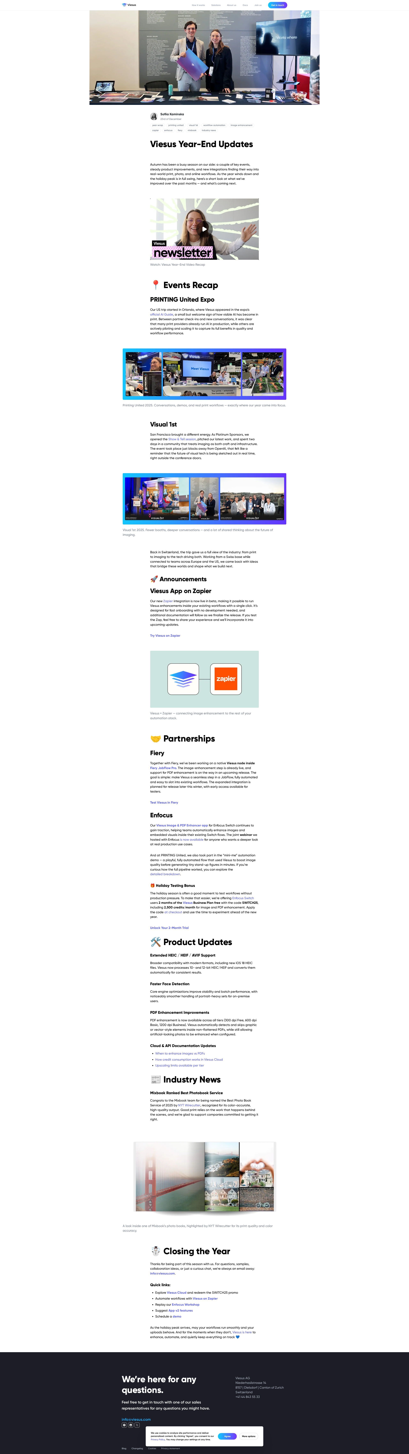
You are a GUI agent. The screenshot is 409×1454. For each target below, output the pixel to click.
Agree (227, 1436)
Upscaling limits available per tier (179, 1065)
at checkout (173, 912)
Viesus (188, 903)
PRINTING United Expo (182, 299)
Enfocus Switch (243, 898)
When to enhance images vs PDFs (180, 1053)
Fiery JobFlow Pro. (163, 768)
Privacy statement (170, 1448)
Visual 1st (163, 424)
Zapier (168, 601)
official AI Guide (161, 314)
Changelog (137, 1448)
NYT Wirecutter (189, 1105)
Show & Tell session (182, 439)
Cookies (152, 1448)
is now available (192, 839)
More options (248, 1436)
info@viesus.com (136, 1419)
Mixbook (157, 1092)
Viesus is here (242, 1332)
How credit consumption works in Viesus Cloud (189, 1059)
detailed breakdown (165, 874)
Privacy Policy (158, 1439)
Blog (124, 1448)
